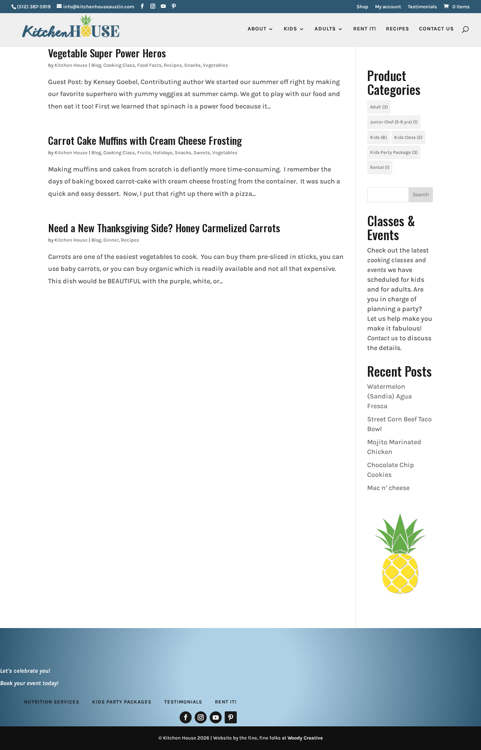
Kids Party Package (393, 152)
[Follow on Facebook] (186, 717)
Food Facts (149, 65)
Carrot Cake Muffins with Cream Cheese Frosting (145, 140)
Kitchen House (71, 65)
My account (388, 6)
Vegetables (215, 65)
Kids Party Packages (121, 702)
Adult (379, 107)
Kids (378, 137)
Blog (96, 65)
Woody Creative (305, 738)
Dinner (111, 240)
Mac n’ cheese (388, 488)
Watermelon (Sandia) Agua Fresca (389, 396)
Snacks (192, 65)
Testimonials (422, 6)
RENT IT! (364, 29)
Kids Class (408, 137)
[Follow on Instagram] (201, 717)
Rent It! (226, 702)
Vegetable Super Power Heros (107, 52)
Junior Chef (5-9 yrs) (393, 122)
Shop (362, 6)
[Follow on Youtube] (216, 717)
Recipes (397, 29)
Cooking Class (119, 65)
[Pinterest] (173, 6)
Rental (379, 167)
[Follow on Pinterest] (231, 717)
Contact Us (436, 29)
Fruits (144, 152)
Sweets (202, 152)
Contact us (382, 338)
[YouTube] (163, 6)
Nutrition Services (51, 702)
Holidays (162, 152)
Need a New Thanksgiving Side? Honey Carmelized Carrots (164, 227)
